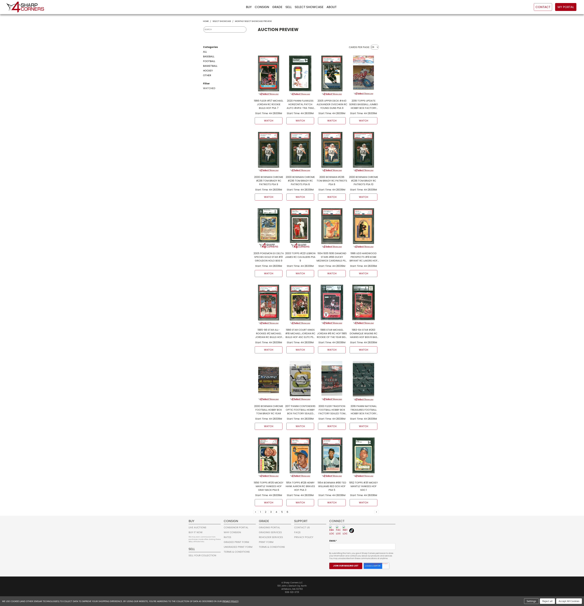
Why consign (232, 532)
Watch (268, 120)
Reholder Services (271, 537)
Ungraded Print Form (238, 547)
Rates (227, 537)
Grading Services (270, 532)
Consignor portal (236, 527)
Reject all (547, 601)
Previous (575, 588)
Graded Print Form (236, 542)
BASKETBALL (210, 66)
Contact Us (302, 527)
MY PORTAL (566, 7)
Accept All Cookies (569, 601)
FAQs (297, 532)
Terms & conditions (237, 552)
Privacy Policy (303, 537)
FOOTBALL (209, 61)
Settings (531, 601)
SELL (288, 7)
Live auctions (197, 527)
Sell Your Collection (202, 555)
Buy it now (196, 532)
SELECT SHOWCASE (309, 7)
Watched (209, 88)
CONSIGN (262, 7)
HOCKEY (208, 70)
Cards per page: (359, 47)
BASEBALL (208, 56)
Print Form (266, 542)
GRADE (277, 7)
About (332, 7)
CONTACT (542, 7)
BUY (249, 7)
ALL (205, 52)
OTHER (207, 75)
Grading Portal (269, 527)
